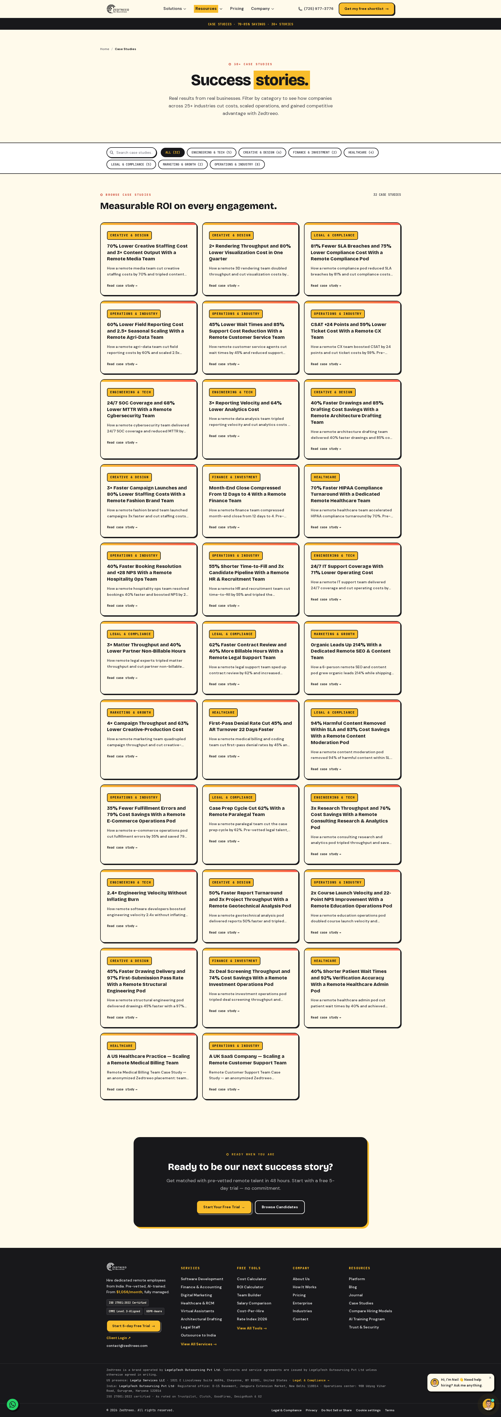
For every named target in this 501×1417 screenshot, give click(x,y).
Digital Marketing (196, 1295)
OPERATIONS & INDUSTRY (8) (237, 164)
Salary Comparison (254, 1303)
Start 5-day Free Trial (133, 1326)
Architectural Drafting (201, 1319)
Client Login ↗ (118, 1338)
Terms (390, 1410)
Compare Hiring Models (370, 1311)
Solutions (172, 8)
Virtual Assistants (197, 1311)
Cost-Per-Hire (250, 1311)
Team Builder (249, 1295)
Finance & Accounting (201, 1287)
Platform (357, 1279)
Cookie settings (368, 1410)
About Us (301, 1279)
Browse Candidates (280, 1207)
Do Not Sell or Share (336, 1410)
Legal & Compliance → (311, 1380)
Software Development (202, 1279)
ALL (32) (172, 152)
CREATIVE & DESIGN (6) (262, 152)
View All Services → (199, 1344)
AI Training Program (367, 1319)
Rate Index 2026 (252, 1319)
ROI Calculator (250, 1287)
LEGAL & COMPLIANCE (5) (131, 164)
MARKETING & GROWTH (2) (183, 164)
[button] (461, 1382)
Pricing (237, 8)
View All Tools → (252, 1328)
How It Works (305, 1287)
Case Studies (361, 1303)
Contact (300, 1319)
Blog (353, 1287)
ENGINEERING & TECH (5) (212, 152)
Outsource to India (198, 1335)
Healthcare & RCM (197, 1303)
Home (104, 49)
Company (260, 8)
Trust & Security (364, 1327)
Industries (302, 1311)
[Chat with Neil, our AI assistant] (488, 1404)
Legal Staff (190, 1327)
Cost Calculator (251, 1279)
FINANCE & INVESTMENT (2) (315, 152)
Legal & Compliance (287, 1410)
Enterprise (302, 1303)
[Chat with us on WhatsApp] (12, 1404)
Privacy (311, 1410)
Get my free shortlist (366, 8)
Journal (356, 1295)
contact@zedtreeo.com (126, 1346)
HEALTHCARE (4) (361, 152)
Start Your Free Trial (224, 1207)
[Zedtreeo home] (117, 9)
